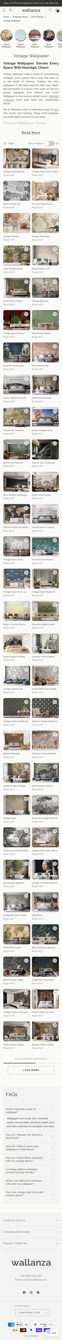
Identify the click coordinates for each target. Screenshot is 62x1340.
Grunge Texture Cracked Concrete (43, 527)
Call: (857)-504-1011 (31, 1275)
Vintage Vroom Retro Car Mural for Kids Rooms (14, 592)
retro (56, 109)
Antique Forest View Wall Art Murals (45, 851)
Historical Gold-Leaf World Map (15, 527)
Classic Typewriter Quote (14, 398)
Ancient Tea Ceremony (13, 430)
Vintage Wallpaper (11, 21)
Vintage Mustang (11, 236)
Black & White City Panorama (12, 204)
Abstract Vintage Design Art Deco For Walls (44, 721)
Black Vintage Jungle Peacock (13, 980)
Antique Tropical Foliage (14, 786)
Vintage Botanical (40, 301)
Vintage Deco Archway (14, 333)
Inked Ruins (37, 915)
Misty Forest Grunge (41, 495)
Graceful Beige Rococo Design (42, 204)
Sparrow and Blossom (13, 463)
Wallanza (34, 1336)
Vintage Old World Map (14, 172)
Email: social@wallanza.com (31, 1279)
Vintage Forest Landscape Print (15, 1012)
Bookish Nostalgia (11, 753)
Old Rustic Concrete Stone (44, 753)
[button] (4, 10)
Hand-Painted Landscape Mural (15, 495)
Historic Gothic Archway (43, 1012)
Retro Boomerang (40, 366)
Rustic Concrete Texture (14, 624)
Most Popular (37, 17)
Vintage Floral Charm (13, 559)
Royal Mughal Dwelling (14, 657)
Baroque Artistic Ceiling (42, 1045)
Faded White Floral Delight (44, 689)
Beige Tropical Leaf (41, 269)
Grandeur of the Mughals (43, 657)
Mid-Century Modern (41, 333)
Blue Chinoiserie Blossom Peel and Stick (43, 947)
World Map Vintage (12, 947)
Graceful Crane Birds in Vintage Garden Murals (42, 559)
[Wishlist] (50, 10)
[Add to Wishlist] (26, 152)
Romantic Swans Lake (13, 366)
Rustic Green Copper (12, 301)
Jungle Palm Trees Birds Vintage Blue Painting (43, 980)
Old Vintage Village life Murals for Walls (13, 883)
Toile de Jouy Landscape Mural (43, 463)
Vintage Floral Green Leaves (45, 172)
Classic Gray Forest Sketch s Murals (16, 851)
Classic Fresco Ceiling (13, 1045)
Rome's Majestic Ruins (42, 430)
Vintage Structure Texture (15, 915)
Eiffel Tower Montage (41, 398)
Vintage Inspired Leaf (13, 689)
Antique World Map (41, 236)
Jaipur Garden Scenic (13, 269)
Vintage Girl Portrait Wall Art (45, 883)
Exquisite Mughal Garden (43, 624)
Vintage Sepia (9, 818)
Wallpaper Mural (20, 17)
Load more (31, 1070)
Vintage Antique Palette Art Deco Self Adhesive (15, 721)
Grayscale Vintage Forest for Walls (45, 818)
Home (6, 17)
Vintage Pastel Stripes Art (43, 592)
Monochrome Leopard (42, 786)
